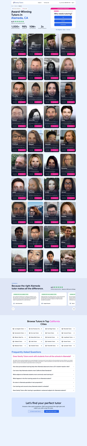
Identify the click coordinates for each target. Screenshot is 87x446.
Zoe (13, 264)
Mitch (14, 168)
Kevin (14, 240)
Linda (47, 192)
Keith (63, 96)
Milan (63, 242)
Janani (63, 192)
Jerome (47, 144)
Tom (46, 240)
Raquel (31, 144)
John (63, 120)
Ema (30, 48)
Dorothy (64, 168)
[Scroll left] (13, 308)
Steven (63, 264)
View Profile (15, 198)
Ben (30, 240)
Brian (14, 48)
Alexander (48, 264)
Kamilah (31, 192)
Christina (15, 72)
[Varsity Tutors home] (18, 3)
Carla (47, 96)
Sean (63, 48)
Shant (47, 120)
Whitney (32, 264)
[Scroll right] (73, 308)
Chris (30, 96)
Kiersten (64, 72)
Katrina (47, 72)
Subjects (39, 2)
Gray (47, 216)
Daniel (14, 120)
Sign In (73, 2)
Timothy (15, 96)
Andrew (15, 144)
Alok (14, 216)
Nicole (47, 168)
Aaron (31, 72)
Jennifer (32, 120)
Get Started (22, 78)
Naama (63, 216)
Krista (31, 216)
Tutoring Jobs (46, 2)
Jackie (47, 48)
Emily (31, 168)
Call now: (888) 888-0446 (65, 2)
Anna (63, 144)
